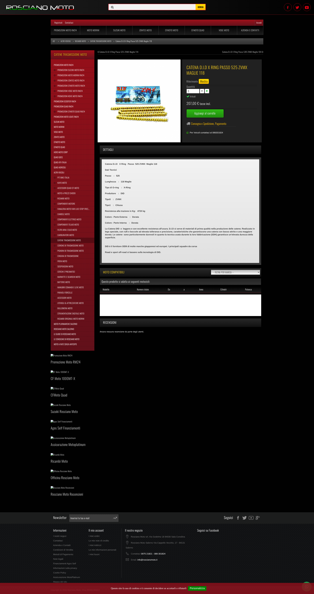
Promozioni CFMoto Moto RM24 (71, 85)
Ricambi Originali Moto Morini (70, 318)
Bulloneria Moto (64, 308)
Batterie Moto (63, 282)
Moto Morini (93, 30)
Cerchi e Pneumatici (66, 271)
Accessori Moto (64, 297)
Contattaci (69, 22)
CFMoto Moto (171, 30)
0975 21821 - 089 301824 (153, 553)
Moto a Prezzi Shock (66, 193)
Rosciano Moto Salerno (64, 329)
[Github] (307, 7)
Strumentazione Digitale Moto (70, 313)
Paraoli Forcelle (64, 292)
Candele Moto (63, 214)
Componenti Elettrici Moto (69, 219)
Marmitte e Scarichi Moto (68, 276)
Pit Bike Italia (63, 177)
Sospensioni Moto (65, 266)
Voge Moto (224, 30)
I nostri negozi (59, 536)
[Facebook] (288, 7)
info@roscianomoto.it (147, 560)
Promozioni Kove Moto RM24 (69, 96)
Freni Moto (62, 261)
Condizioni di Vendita (63, 550)
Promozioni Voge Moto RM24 (70, 90)
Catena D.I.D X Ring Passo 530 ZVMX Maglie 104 (242, 51)
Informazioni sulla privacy (65, 568)
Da (169, 289)
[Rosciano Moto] (52, 5)
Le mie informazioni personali (102, 550)
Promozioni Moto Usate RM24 (66, 116)
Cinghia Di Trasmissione (67, 256)
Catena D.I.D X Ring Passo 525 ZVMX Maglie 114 (118, 51)
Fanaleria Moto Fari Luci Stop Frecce (73, 208)
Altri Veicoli (59, 172)
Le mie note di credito (99, 540)
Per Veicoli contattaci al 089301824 (206, 132)
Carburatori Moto (65, 235)
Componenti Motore (66, 203)
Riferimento (192, 81)
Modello (106, 289)
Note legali (58, 559)
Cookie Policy (59, 572)
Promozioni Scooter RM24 (65, 101)
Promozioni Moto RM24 (65, 30)
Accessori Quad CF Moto (68, 188)
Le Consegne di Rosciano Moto (66, 339)
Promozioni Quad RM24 (63, 106)
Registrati (58, 22)
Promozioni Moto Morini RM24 (70, 75)
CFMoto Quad (197, 30)
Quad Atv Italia (60, 162)
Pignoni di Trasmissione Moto (70, 250)
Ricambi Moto (63, 198)
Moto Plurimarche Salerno (65, 324)
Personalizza (197, 588)
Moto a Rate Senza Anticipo (65, 344)
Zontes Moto (145, 30)
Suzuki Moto (119, 30)
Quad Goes (58, 157)
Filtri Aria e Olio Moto (67, 229)
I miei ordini (94, 536)
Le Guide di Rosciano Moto (65, 334)
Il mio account (96, 530)
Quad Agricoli (60, 167)
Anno (201, 289)
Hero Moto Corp (61, 152)
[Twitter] (297, 7)
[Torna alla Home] (54, 41)
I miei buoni (94, 554)
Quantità (191, 86)
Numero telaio (143, 289)
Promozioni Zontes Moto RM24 (70, 80)
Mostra (204, 81)
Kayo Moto (62, 182)
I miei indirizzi (95, 545)
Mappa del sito (60, 582)
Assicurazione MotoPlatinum (66, 577)
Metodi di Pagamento (63, 554)
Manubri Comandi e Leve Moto (70, 287)
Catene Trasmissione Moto (69, 240)
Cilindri (223, 289)
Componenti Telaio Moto (68, 224)
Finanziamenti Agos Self (64, 563)
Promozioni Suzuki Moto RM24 (70, 70)
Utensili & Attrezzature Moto (70, 303)
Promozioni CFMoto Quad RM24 (71, 111)
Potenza (248, 289)
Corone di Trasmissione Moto (70, 245)
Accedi (259, 22)
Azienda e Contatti (250, 30)
